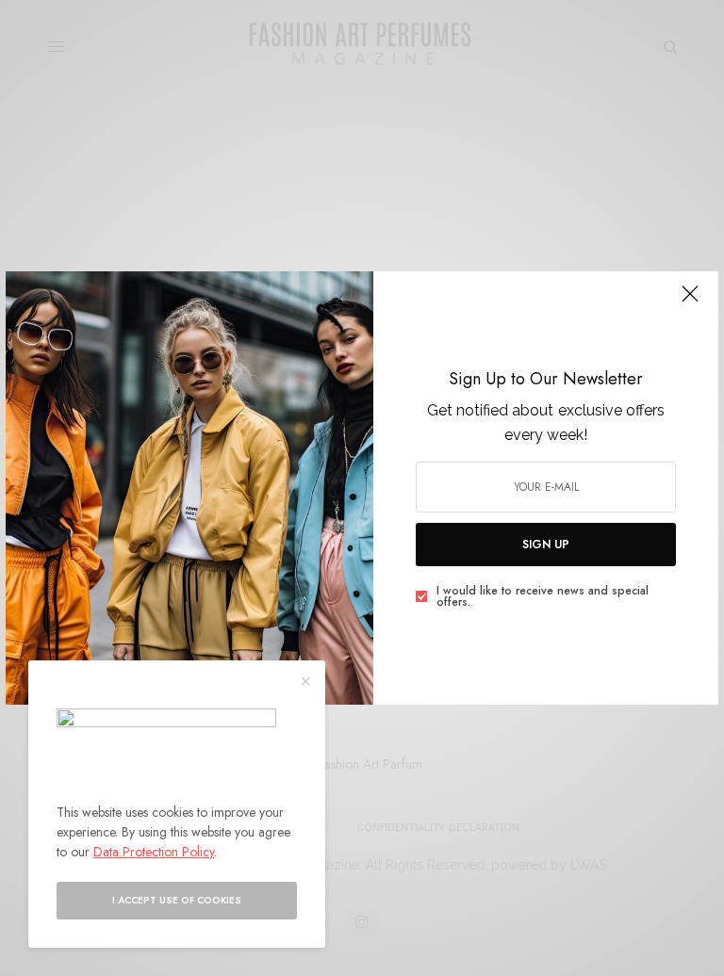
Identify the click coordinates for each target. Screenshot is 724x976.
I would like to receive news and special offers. (542, 596)
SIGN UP (545, 544)
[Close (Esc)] (690, 301)
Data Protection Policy (153, 851)
